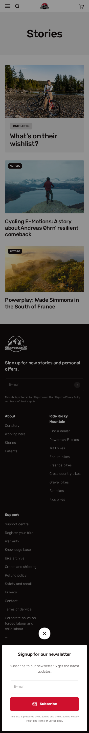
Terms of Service (47, 720)
